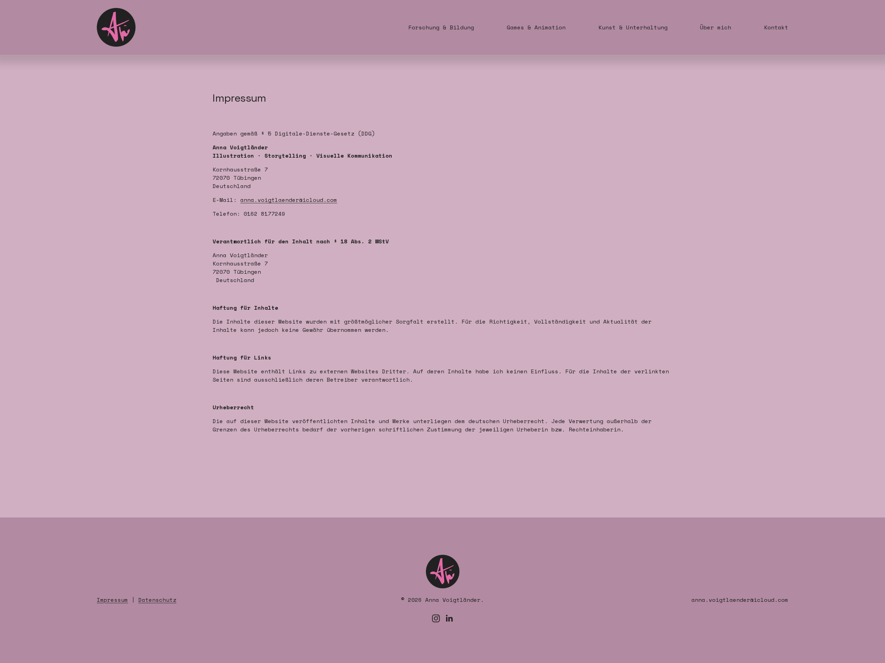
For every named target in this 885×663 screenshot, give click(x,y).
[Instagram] (436, 618)
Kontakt (776, 27)
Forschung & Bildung (441, 27)
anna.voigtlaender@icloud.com (288, 200)
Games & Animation (536, 27)
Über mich (715, 27)
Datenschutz (157, 600)
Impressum (112, 600)
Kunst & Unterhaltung (633, 27)
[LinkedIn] (449, 618)
